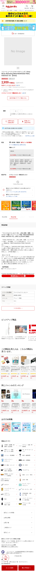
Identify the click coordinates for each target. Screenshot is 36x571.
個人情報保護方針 (5, 563)
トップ (3, 10)
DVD (15, 10)
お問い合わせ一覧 (13, 562)
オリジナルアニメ (29, 10)
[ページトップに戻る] (33, 564)
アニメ (21, 10)
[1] (16, 111)
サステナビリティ (23, 562)
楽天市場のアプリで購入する (18, 98)
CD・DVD (9, 10)
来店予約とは (28, 135)
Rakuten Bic (11, 7)
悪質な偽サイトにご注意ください (9, 546)
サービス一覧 (4, 562)
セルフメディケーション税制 (8, 544)
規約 (33, 135)
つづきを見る (17, 308)
